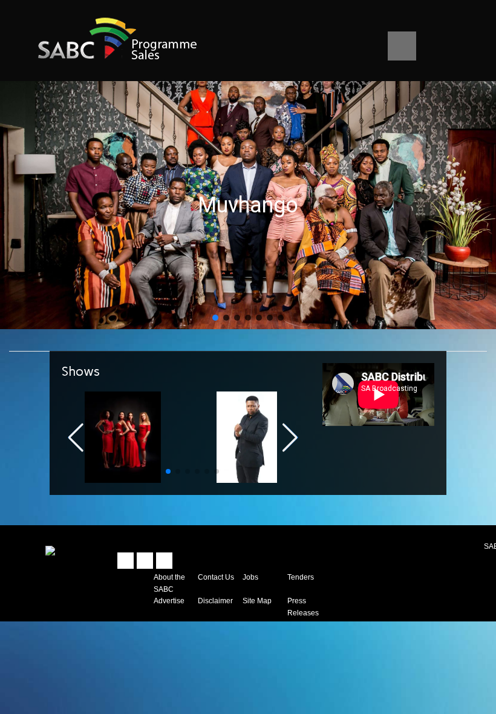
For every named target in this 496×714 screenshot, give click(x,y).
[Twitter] (125, 560)
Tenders (300, 577)
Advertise (169, 600)
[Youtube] (164, 560)
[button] (215, 318)
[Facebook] (145, 560)
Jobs (250, 577)
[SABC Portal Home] (50, 550)
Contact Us (216, 577)
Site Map (257, 600)
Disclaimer (215, 600)
